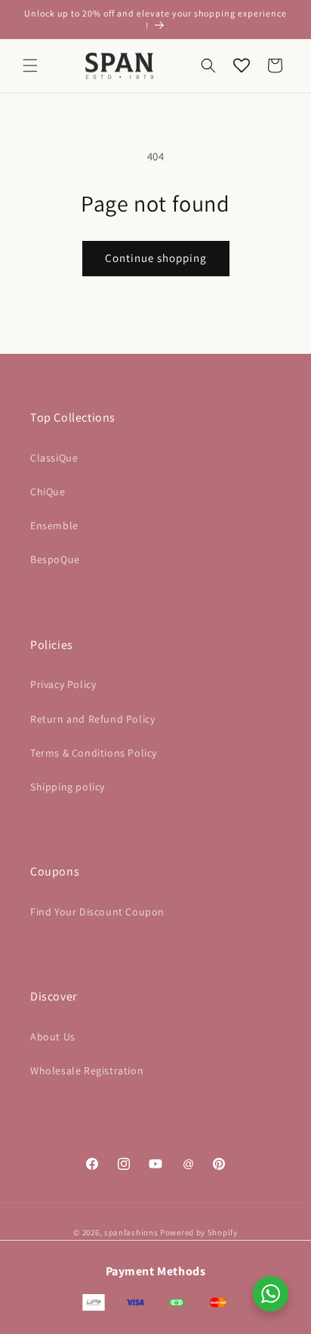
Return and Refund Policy (92, 719)
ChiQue (48, 491)
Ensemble (54, 525)
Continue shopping (156, 258)
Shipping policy (67, 786)
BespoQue (55, 559)
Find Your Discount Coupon (97, 911)
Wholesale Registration (86, 1070)
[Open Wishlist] (241, 65)
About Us (52, 1036)
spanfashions (131, 1232)
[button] (30, 65)
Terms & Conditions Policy (93, 753)
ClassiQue (54, 457)
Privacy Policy (63, 684)
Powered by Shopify (199, 1232)
